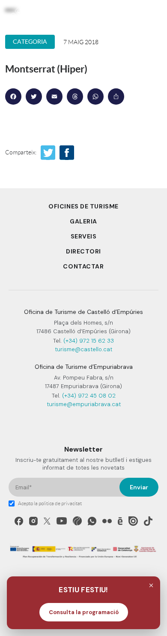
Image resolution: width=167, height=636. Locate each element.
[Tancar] (151, 585)
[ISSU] (133, 521)
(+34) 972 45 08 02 (89, 395)
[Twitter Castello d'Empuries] (47, 521)
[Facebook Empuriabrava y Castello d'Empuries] (19, 521)
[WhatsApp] (92, 521)
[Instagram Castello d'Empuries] (33, 521)
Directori (83, 251)
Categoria (30, 41)
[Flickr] (107, 521)
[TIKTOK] (148, 521)
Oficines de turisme (83, 206)
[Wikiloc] (77, 520)
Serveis (84, 236)
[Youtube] (62, 520)
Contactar (83, 266)
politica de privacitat (60, 503)
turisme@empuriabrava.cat (84, 404)
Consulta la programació (84, 612)
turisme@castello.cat (83, 349)
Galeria (83, 221)
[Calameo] (120, 521)
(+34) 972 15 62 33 (88, 340)
